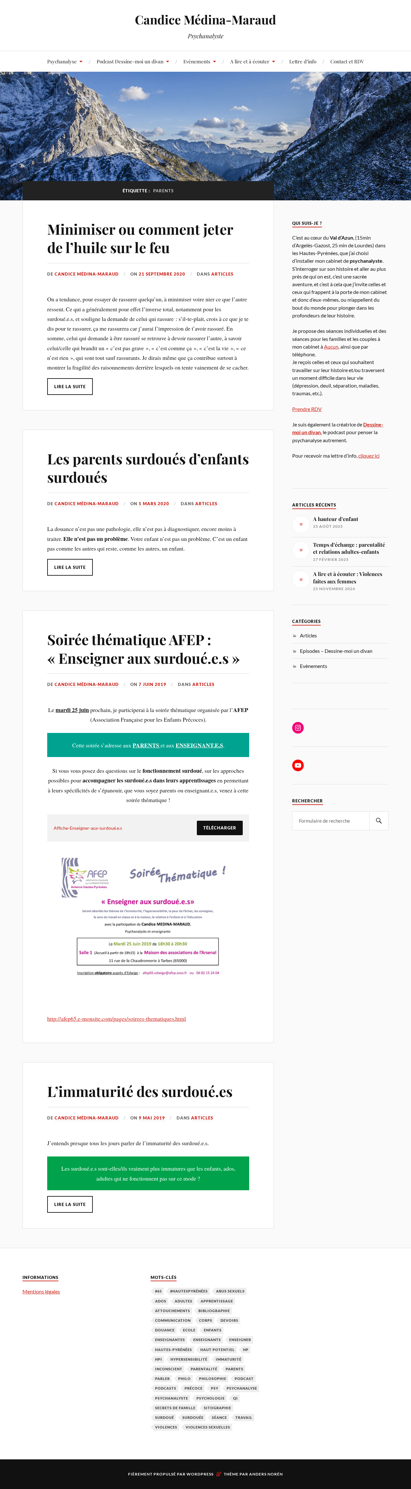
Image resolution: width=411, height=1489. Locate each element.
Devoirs (229, 1320)
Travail (243, 1417)
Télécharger (219, 827)
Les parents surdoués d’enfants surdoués (148, 467)
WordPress (200, 1474)
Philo (184, 1378)
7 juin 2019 (152, 684)
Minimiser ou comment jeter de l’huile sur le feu (140, 238)
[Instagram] (298, 728)
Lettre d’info (302, 61)
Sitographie (217, 1408)
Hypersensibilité (189, 1359)
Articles (222, 274)
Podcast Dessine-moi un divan (130, 61)
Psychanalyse (62, 61)
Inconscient (168, 1369)
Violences (166, 1427)
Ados (160, 1301)
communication (173, 1320)
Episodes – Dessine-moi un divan (336, 651)
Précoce (194, 1388)
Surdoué (164, 1417)
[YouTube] (298, 765)
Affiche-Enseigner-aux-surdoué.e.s (88, 828)
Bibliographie (214, 1311)
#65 (158, 1291)
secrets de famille (175, 1408)
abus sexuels (230, 1291)
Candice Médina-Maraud (205, 19)
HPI (158, 1359)
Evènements (196, 61)
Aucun (331, 346)
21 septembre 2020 (162, 274)
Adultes (183, 1301)
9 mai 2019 (152, 1117)
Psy (214, 1388)
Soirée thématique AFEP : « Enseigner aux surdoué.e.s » (143, 648)
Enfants (213, 1330)
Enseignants (207, 1340)
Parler (162, 1378)
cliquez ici (369, 455)
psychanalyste (171, 1398)
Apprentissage (217, 1301)
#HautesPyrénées (189, 1291)
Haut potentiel (217, 1349)
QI (235, 1398)
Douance (165, 1330)
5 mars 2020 (154, 503)
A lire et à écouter (249, 61)
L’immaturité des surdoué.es (139, 1091)
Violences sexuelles (208, 1427)
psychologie (211, 1398)
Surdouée (193, 1417)
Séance (219, 1417)
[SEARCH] (379, 820)
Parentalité (204, 1369)
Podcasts (165, 1388)
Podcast (244, 1378)
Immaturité (228, 1359)
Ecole (189, 1330)
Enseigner (240, 1340)
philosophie (212, 1378)
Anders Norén (266, 1474)
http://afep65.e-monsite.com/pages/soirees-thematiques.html (116, 1018)
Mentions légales (41, 1291)
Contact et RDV (347, 61)
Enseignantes (170, 1340)
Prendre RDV (307, 409)
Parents (234, 1369)
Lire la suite (70, 386)
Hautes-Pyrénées (173, 1349)
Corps (205, 1320)
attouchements (172, 1311)
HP (246, 1349)
